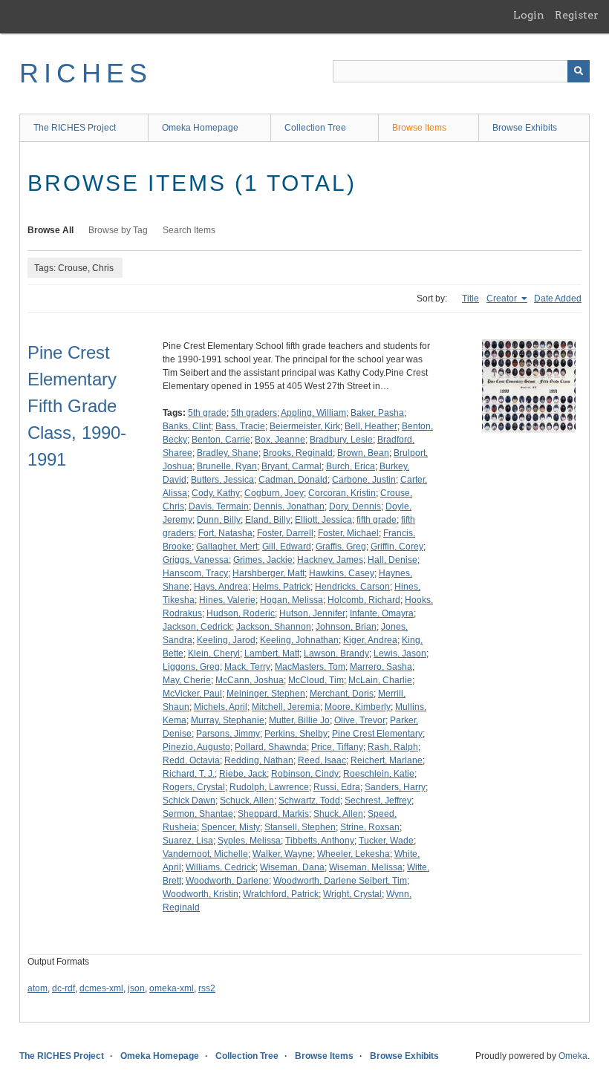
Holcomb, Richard (364, 600)
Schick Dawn (189, 800)
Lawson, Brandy (336, 653)
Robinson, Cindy (305, 774)
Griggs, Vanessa (196, 560)
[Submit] (578, 71)
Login (528, 15)
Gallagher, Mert (227, 546)
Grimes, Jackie (263, 560)
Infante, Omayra (382, 613)
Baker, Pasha (377, 413)
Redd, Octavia (191, 760)
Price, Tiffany (337, 747)
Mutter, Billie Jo (299, 720)
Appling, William (313, 413)
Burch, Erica (350, 466)
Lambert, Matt (271, 653)
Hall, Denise (392, 560)
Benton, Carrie (221, 439)
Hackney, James (330, 560)
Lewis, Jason (400, 653)
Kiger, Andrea (370, 640)
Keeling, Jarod (226, 640)
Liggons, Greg (191, 667)
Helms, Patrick (281, 586)
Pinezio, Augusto (196, 747)
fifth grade (376, 520)
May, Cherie (187, 680)
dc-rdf (63, 988)
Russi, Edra (336, 787)
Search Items (189, 230)
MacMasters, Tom (310, 667)
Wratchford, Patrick (281, 894)
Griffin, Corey (397, 546)
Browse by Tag (118, 230)
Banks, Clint (187, 426)
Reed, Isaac (322, 760)
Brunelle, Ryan (227, 466)
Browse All (50, 230)
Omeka (572, 1056)
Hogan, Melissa (291, 600)
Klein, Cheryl (214, 653)
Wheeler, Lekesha (353, 854)
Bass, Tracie (240, 426)
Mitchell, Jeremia (286, 707)
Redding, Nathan (258, 760)
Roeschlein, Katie (378, 774)
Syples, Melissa (249, 840)
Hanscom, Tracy (195, 573)
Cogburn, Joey (274, 493)
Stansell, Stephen (300, 827)
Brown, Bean (363, 453)
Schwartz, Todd (309, 800)
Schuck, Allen (247, 800)
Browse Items (419, 128)
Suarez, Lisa (188, 840)
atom (37, 988)
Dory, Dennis (355, 506)
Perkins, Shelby (296, 733)
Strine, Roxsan (370, 827)
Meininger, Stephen (266, 693)
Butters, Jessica (222, 480)
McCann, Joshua (249, 680)
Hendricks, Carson (352, 586)
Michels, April (220, 707)
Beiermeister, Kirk (305, 426)
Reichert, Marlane (387, 760)
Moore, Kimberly (358, 707)
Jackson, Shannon (273, 627)
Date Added (558, 298)
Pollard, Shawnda (271, 747)
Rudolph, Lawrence (269, 787)
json (136, 988)
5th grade (207, 413)
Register (577, 15)
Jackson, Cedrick (197, 627)
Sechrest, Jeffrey (378, 800)
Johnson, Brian (346, 627)
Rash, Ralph (393, 747)
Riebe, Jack (243, 774)
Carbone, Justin (364, 480)
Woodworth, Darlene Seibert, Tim (340, 881)
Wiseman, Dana (292, 867)
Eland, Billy (267, 520)
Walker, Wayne (283, 854)
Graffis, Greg (341, 546)
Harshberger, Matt (268, 573)
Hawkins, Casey (341, 573)
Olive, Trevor (359, 720)
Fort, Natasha (225, 533)
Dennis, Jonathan (289, 506)
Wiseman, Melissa (366, 867)
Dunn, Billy (219, 520)
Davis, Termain (219, 506)
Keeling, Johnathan (299, 640)
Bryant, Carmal (291, 466)
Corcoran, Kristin (342, 493)
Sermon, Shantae (198, 814)
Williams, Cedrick (220, 867)
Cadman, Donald (293, 480)
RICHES (85, 73)
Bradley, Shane (227, 453)
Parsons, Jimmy (228, 733)
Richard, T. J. (189, 774)
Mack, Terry (247, 667)
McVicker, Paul (192, 693)
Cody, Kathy (216, 493)
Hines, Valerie (227, 600)
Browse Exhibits (524, 128)
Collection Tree (315, 128)
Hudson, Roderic (240, 613)
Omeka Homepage (200, 128)
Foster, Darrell (285, 533)
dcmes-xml (101, 988)
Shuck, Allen (338, 814)
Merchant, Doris (342, 693)
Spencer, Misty (230, 827)
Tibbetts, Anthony (319, 840)
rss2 (206, 988)
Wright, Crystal (352, 894)
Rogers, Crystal (194, 787)
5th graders (254, 413)
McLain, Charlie (380, 680)
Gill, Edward (286, 546)
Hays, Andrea (221, 586)
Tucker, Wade (386, 840)
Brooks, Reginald (298, 453)
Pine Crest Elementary (377, 733)
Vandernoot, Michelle (205, 854)
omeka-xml (171, 988)
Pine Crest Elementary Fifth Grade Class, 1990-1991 (76, 405)
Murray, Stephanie (227, 720)
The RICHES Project (74, 128)
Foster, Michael (348, 533)
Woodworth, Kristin (200, 894)
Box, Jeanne (280, 439)
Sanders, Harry (395, 787)
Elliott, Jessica (323, 520)
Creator (502, 298)
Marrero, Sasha (381, 667)
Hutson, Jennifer (312, 613)
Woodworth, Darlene (227, 881)
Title (470, 298)
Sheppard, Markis (273, 814)
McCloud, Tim (316, 680)
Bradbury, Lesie (341, 439)
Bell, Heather (371, 426)
